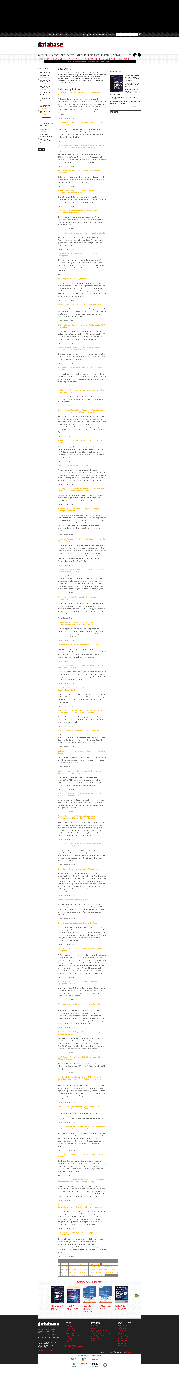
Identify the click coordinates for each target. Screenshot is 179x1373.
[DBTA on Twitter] (131, 55)
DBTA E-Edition (44, 130)
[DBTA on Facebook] (139, 56)
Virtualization (109, 59)
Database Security (70, 1342)
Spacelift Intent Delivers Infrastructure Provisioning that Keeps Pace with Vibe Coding (79, 794)
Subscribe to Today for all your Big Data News (89, 61)
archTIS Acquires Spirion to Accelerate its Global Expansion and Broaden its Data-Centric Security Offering (81, 1181)
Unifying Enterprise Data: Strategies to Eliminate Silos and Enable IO (132, 78)
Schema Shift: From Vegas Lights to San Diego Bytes (78, 900)
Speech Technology (123, 1338)
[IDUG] (74, 1360)
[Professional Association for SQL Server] (74, 1367)
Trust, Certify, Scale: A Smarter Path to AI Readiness (78, 869)
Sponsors (110, 35)
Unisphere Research (123, 1345)
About (55, 35)
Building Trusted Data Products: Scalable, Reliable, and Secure (125, 102)
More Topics (128, 59)
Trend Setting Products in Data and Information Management (100, 1334)
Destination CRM (122, 1325)
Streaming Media (122, 1340)
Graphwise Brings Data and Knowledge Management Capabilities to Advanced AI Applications (78, 348)
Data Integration (73, 59)
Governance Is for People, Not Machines (73, 466)
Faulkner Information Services (126, 1328)
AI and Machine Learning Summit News (45, 140)
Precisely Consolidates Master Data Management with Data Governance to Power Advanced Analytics (81, 490)
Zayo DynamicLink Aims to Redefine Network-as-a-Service (80, 645)
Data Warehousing (70, 1340)
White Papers (67, 55)
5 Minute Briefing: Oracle (46, 93)
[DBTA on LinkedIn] (135, 56)
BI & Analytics (59, 59)
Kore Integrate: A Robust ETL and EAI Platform (122, 98)
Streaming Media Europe (124, 1342)
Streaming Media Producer (125, 1343)
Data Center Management (72, 1335)
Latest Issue (43, 77)
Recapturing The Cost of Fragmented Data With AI (132, 85)
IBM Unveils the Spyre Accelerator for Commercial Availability (82, 233)
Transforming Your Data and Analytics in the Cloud (77, 923)
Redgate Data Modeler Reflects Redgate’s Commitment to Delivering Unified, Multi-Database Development (80, 817)
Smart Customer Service (124, 1337)
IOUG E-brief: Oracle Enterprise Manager (47, 118)
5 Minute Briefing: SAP (46, 99)
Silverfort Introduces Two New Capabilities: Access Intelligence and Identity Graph (78, 191)
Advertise (100, 35)
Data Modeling (69, 1337)
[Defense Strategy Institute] (105, 1366)
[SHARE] (84, 1364)
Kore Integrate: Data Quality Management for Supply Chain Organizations (125, 92)
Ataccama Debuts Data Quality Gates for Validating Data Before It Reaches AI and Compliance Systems (80, 711)
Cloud (119, 59)
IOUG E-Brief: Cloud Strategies (46, 124)
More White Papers (136, 106)
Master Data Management (72, 1345)
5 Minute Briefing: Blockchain (46, 105)
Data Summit (65, 35)
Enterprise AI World (122, 1327)
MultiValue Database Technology (74, 1347)
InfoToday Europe (122, 1332)
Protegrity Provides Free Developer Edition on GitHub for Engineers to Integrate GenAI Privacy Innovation (80, 623)
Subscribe (47, 35)
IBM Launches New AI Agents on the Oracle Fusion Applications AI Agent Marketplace (77, 211)
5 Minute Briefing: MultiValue (46, 87)
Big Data (47, 59)
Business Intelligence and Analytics (75, 1327)
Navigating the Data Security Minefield (73, 279)
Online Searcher (121, 1335)
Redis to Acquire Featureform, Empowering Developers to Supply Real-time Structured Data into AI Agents (80, 411)
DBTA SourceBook (96, 1338)
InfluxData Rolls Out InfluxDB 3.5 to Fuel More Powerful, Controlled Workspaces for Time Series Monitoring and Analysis (79, 1079)
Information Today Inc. (44, 1339)
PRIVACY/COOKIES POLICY (45, 1350)
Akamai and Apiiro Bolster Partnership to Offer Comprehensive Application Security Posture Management (80, 1206)
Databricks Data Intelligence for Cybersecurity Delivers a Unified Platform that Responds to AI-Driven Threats (80, 1108)
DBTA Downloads (96, 1337)
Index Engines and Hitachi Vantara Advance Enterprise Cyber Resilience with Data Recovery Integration (81, 1128)
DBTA (50, 45)
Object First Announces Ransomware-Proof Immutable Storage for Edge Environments (79, 772)
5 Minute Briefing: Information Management (46, 74)
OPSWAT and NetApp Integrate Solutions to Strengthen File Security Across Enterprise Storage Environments (81, 146)
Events (91, 35)
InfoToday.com (121, 1330)
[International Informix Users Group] (84, 1360)
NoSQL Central (69, 1348)
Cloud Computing (70, 1333)
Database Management (91, 59)
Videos (116, 55)
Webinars (81, 55)
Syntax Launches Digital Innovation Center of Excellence (79, 730)
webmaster (128, 1352)
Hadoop (67, 1343)
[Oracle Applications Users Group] (94, 1360)
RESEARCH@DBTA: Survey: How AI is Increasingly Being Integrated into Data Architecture (79, 845)
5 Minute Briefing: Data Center (46, 81)
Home (39, 55)
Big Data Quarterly (79, 35)
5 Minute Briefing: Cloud (46, 112)
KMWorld (120, 1333)
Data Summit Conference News (46, 135)
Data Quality (68, 1338)
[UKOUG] (95, 1366)
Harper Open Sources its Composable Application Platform (81, 304)
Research (106, 55)
